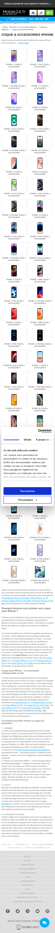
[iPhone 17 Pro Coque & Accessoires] (40, 56)
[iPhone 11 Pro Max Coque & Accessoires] (40, 378)
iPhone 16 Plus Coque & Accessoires (14, 130)
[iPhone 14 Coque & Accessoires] (40, 206)
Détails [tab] (27, 439)
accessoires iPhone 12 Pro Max (16, 598)
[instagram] (47, 911)
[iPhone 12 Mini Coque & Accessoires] (40, 314)
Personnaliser (25, 500)
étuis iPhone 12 (38, 598)
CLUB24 (28, 877)
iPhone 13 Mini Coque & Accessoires (40, 280)
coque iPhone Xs (9, 707)
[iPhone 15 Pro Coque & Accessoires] (40, 185)
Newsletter (27, 885)
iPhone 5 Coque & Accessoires (40, 517)
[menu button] (33, 12)
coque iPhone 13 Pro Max (22, 663)
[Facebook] (8, 911)
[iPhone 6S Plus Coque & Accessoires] (40, 529)
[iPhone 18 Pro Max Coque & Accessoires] (14, 572)
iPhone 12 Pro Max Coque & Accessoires (40, 345)
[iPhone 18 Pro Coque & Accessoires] (40, 550)
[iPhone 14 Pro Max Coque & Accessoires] (14, 249)
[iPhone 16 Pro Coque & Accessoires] (40, 120)
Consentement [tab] (11, 439)
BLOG (27, 889)
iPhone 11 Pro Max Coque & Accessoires (40, 388)
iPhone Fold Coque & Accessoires (40, 581)
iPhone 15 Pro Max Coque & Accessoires (14, 216)
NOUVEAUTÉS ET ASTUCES (27, 897)
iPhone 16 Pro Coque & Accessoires (40, 130)
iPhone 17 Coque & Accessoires (14, 65)
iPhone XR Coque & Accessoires (14, 409)
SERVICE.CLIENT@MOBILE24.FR (37, 848)
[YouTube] (37, 911)
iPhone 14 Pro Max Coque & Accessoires (14, 259)
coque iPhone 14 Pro (14, 705)
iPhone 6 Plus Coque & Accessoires (14, 538)
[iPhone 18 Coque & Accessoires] (14, 163)
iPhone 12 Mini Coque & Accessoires (40, 323)
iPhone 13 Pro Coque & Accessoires (14, 302)
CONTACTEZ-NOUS (27, 893)
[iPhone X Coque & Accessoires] (40, 421)
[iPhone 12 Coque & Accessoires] (14, 314)
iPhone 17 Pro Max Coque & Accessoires (14, 87)
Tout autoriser (27, 491)
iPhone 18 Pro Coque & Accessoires (40, 560)
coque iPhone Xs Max (31, 707)
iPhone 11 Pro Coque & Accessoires (14, 388)
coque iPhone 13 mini (24, 660)
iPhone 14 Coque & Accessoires (40, 216)
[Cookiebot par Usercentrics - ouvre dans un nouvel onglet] (38, 431)
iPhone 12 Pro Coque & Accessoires (14, 345)
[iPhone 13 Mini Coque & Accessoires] (40, 271)
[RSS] (27, 911)
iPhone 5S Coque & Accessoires (14, 517)
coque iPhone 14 (22, 702)
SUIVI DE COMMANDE (27, 869)
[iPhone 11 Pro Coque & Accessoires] (14, 378)
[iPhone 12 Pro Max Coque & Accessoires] (40, 335)
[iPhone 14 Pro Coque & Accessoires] (40, 228)
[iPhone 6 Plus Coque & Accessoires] (14, 529)
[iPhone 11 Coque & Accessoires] (40, 357)
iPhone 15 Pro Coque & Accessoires (40, 194)
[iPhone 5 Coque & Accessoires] (40, 507)
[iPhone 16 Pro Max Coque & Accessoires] (14, 142)
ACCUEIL (27, 857)
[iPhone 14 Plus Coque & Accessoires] (14, 228)
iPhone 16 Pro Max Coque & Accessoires (14, 151)
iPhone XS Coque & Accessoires (40, 409)
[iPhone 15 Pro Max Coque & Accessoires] (14, 206)
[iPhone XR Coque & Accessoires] (14, 400)
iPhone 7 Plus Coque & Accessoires (14, 560)
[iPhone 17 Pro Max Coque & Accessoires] (14, 77)
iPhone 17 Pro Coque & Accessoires (40, 65)
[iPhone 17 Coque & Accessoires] (14, 56)
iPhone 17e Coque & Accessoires (39, 87)
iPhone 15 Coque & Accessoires (40, 173)
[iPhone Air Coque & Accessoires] (14, 99)
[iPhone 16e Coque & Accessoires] (40, 142)
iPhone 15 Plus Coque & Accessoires (14, 194)
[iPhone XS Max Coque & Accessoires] (14, 421)
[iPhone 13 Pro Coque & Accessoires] (14, 292)
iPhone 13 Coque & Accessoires (14, 280)
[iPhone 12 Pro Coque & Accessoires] (14, 335)
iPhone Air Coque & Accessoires (14, 108)
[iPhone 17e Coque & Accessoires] (40, 77)
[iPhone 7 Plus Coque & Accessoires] (14, 550)
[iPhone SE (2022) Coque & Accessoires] (40, 249)
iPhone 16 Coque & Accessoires (40, 108)
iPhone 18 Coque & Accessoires (14, 173)
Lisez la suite (23, 42)
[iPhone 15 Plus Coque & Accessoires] (14, 185)
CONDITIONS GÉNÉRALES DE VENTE (28, 901)
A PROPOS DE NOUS (27, 873)
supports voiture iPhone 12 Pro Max (16, 600)
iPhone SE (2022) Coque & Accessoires (40, 259)
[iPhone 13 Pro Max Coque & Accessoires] (40, 292)
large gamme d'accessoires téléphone (34, 749)
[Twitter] (18, 911)
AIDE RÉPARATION (28, 881)
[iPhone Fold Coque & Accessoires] (40, 572)
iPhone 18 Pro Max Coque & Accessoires (14, 581)
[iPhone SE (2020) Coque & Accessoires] (14, 357)
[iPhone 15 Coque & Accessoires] (40, 163)
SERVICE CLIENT (27, 865)
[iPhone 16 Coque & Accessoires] (40, 99)
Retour (5, 27)
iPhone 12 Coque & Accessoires (14, 323)
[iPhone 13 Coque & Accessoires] (14, 271)
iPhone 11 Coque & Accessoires (40, 366)
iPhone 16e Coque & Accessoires (39, 151)
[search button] (41, 12)
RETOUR (27, 861)
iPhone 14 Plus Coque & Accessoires (14, 237)
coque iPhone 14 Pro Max (38, 705)
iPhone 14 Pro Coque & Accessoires (40, 237)
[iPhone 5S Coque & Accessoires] (14, 507)
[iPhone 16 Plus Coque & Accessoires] (14, 120)
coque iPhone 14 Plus (43, 702)
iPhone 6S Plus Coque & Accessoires (40, 538)
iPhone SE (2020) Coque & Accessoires (14, 366)
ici (50, 4)
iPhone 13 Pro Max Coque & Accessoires (40, 302)
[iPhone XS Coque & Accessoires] (40, 400)
